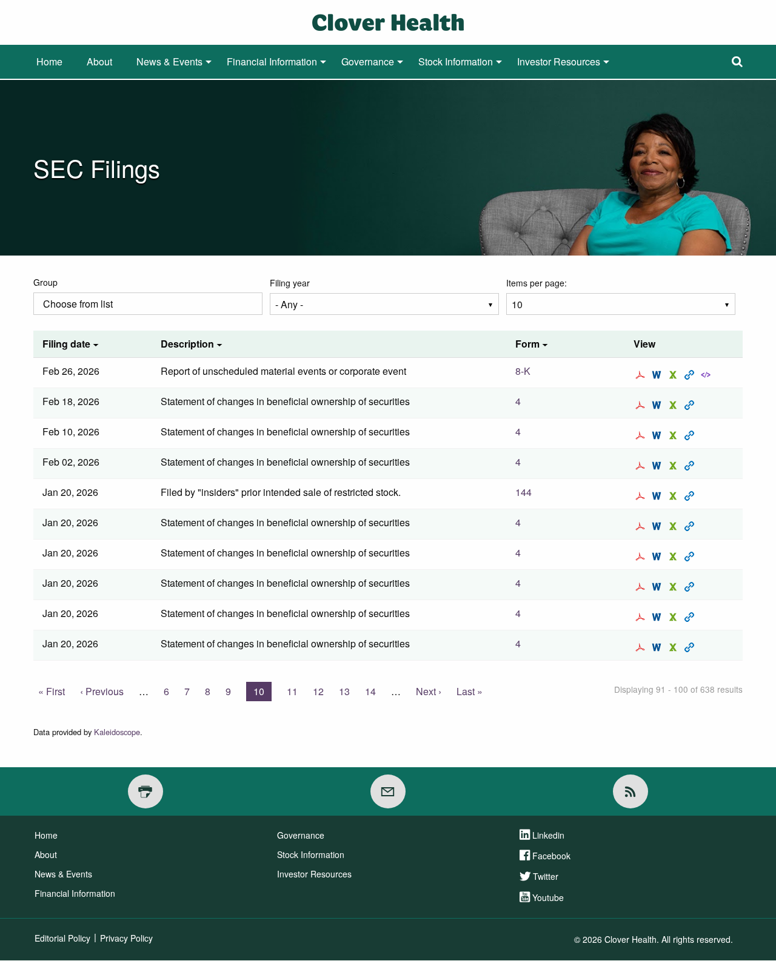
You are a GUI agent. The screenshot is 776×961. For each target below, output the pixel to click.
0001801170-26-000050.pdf (642, 374)
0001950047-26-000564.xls (674, 496)
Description (187, 344)
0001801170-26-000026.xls (674, 617)
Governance (367, 61)
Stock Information (455, 61)
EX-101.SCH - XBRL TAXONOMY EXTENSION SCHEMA (707, 374)
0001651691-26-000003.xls (674, 465)
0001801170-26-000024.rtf (658, 556)
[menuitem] (49, 62)
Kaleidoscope (117, 732)
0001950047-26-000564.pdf (642, 496)
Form (527, 344)
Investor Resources (558, 61)
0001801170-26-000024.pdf (642, 556)
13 (344, 691)
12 (318, 691)
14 (370, 691)
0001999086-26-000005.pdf (642, 405)
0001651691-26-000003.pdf (642, 465)
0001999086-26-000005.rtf (658, 405)
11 (292, 691)
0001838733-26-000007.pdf (642, 435)
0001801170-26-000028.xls (674, 647)
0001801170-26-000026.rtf (658, 617)
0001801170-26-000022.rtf (658, 526)
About (99, 61)
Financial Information (272, 61)
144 (523, 492)
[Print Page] (145, 791)
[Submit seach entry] (737, 62)
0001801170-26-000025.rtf (658, 586)
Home (49, 61)
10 (262, 692)
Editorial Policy (62, 938)
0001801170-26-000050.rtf (658, 374)
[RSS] (630, 791)
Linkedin (548, 835)
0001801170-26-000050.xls (674, 374)
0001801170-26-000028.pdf (642, 647)
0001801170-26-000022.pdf (642, 526)
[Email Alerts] (388, 791)
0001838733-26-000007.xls (674, 435)
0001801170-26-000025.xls (674, 586)
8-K (522, 371)
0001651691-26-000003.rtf (658, 465)
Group (45, 282)
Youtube (548, 897)
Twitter (545, 876)
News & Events (169, 61)
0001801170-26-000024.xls (674, 556)
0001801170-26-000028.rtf (658, 647)
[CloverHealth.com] (388, 21)
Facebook (551, 856)
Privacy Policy (126, 938)
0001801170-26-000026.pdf (642, 617)
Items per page (535, 283)
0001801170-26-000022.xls (674, 526)
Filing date (66, 344)
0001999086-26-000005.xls (674, 405)
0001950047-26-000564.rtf (658, 496)
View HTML (691, 374)
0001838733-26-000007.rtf (658, 435)
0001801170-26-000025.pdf (642, 586)
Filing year (290, 283)
